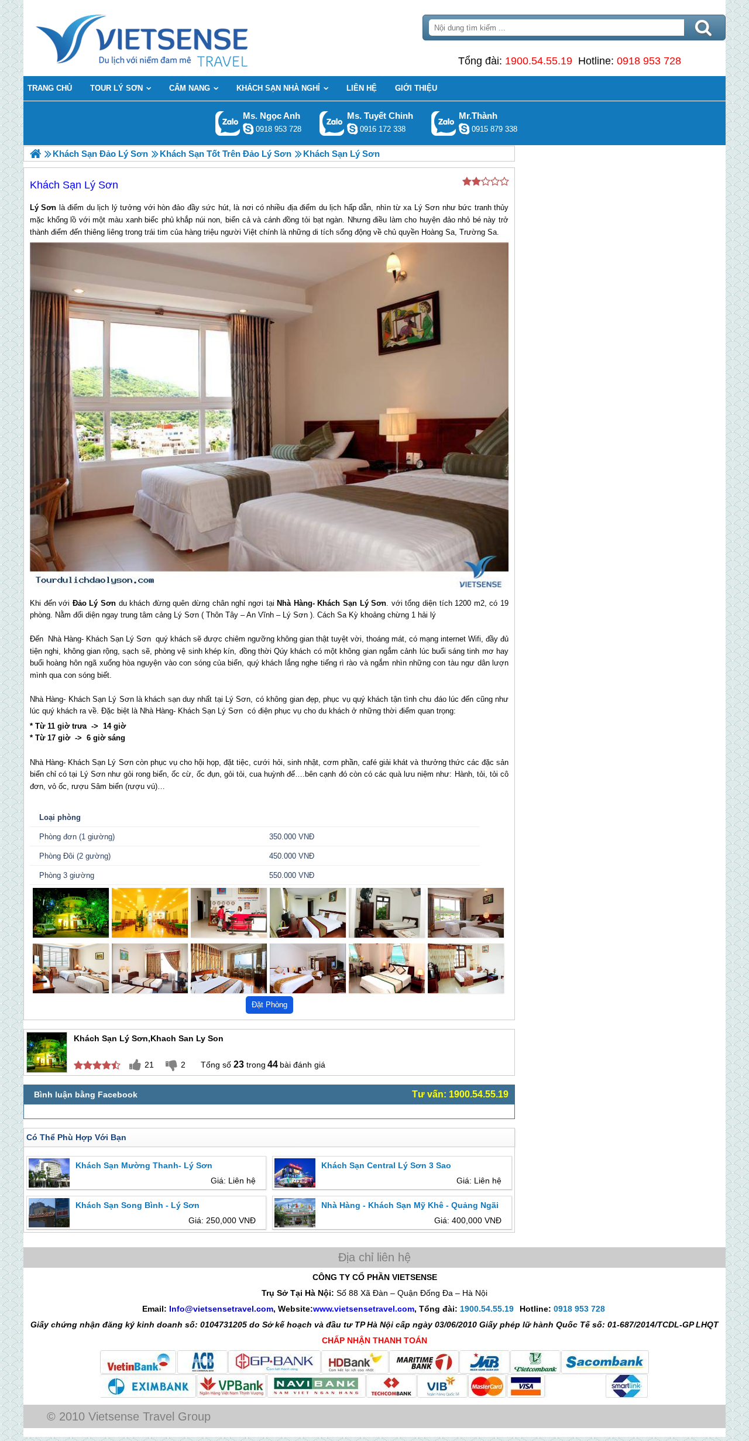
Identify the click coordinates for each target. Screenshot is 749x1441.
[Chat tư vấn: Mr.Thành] (464, 129)
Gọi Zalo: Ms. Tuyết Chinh (332, 123)
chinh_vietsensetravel (352, 129)
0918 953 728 (649, 61)
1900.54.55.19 (538, 61)
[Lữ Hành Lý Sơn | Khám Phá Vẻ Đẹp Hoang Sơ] (35, 153)
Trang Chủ (170, 38)
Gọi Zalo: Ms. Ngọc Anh (228, 123)
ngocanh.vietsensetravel (248, 129)
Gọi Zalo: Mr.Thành (444, 123)
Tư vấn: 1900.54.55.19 (460, 1094)
